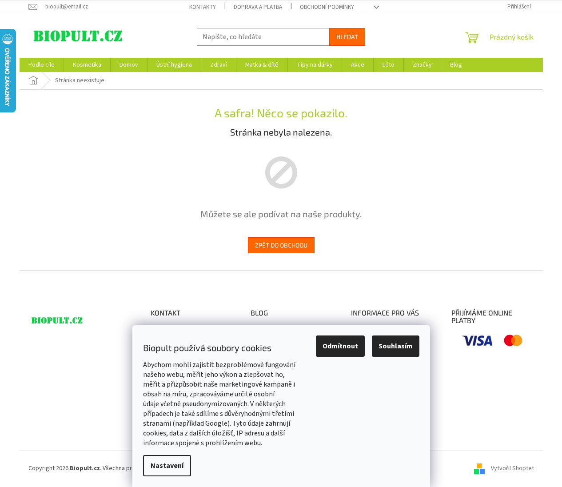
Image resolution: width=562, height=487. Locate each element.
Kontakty (202, 7)
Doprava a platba (258, 7)
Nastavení (167, 466)
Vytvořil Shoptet (512, 468)
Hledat (347, 36)
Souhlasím (396, 346)
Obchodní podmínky (327, 7)
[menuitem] (42, 65)
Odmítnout (340, 346)
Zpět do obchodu (281, 245)
